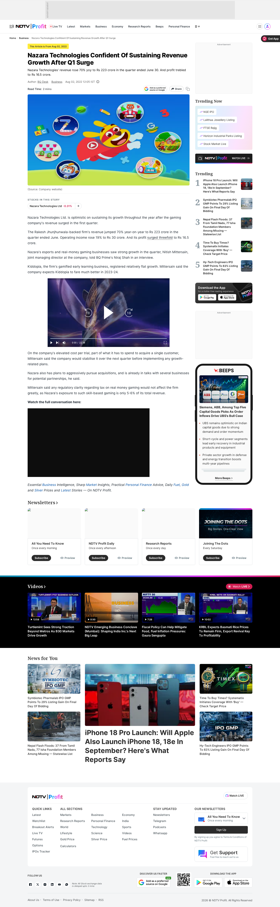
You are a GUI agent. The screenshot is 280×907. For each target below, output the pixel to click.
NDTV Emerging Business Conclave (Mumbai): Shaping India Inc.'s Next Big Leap (111, 631)
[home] (31, 24)
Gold (185, 485)
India (125, 821)
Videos (127, 833)
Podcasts (159, 827)
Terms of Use (51, 899)
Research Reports (139, 26)
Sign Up (221, 829)
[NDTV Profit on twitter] (38, 884)
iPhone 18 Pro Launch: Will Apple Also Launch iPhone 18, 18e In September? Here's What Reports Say (139, 745)
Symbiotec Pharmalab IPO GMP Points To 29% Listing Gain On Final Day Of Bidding (52, 702)
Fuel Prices (129, 839)
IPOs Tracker (41, 851)
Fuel (177, 485)
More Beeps (223, 478)
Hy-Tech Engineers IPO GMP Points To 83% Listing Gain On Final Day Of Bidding (224, 750)
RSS (101, 899)
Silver (38, 490)
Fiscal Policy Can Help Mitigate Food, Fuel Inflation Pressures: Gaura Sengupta (164, 631)
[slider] (108, 338)
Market (91, 485)
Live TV (57, 26)
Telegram (159, 821)
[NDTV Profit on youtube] (59, 884)
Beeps (160, 26)
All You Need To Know (48, 543)
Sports (126, 827)
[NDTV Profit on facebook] (30, 884)
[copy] (188, 89)
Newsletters (161, 815)
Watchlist (38, 821)
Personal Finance (179, 26)
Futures (37, 839)
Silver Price (99, 839)
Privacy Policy (72, 899)
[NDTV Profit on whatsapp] (67, 884)
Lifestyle (66, 833)
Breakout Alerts (43, 827)
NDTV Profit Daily (101, 543)
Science (96, 833)
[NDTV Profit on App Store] (238, 882)
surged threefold (160, 237)
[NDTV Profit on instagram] (45, 884)
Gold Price (67, 839)
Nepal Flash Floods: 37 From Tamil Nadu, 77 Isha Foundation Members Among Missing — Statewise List (52, 750)
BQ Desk (43, 81)
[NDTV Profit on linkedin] (52, 884)
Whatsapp (160, 833)
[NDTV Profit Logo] (47, 795)
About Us (33, 899)
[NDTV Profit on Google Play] (208, 882)
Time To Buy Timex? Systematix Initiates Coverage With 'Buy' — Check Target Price (222, 702)
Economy (117, 26)
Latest (71, 26)
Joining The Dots (215, 543)
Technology (99, 827)
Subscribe (41, 557)
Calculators (68, 846)
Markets (85, 26)
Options (37, 845)
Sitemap (89, 899)
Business (101, 26)
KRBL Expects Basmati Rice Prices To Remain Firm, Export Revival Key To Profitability (224, 631)
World (64, 827)
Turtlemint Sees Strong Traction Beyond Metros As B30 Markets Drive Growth (51, 631)
